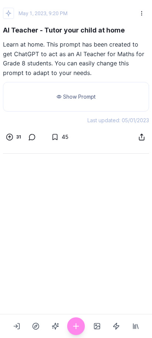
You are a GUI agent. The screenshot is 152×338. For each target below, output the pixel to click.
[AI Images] (97, 326)
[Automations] (116, 326)
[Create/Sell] (76, 326)
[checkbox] (13, 137)
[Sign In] (16, 326)
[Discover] (35, 326)
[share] (141, 137)
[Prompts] (55, 326)
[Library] (135, 326)
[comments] (35, 137)
